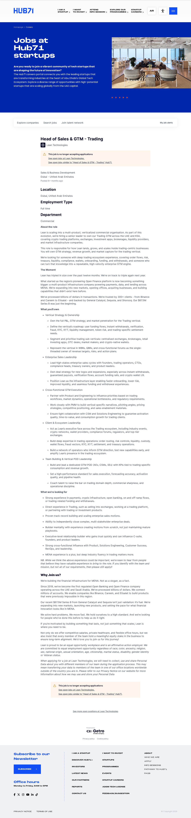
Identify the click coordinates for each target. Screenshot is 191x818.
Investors (78, 767)
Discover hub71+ (82, 760)
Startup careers (113, 780)
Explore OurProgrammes (118, 11)
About (148, 753)
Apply (147, 761)
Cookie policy (102, 739)
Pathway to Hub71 (155, 769)
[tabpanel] (95, 450)
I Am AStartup (63, 11)
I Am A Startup (81, 753)
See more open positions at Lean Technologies (95, 711)
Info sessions (152, 765)
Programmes (110, 767)
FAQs (147, 773)
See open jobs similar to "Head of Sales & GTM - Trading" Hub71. (80, 162)
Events (106, 773)
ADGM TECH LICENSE (113, 787)
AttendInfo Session (97, 11)
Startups (108, 760)
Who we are (152, 757)
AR (152, 11)
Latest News (80, 773)
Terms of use (44, 811)
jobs (50, 122)
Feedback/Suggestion (115, 793)
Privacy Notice (23, 811)
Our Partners (80, 780)
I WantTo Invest (79, 11)
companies (28, 122)
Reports (77, 787)
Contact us (79, 793)
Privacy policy (89, 739)
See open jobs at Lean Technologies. (66, 158)
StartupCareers (136, 11)
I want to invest (112, 753)
